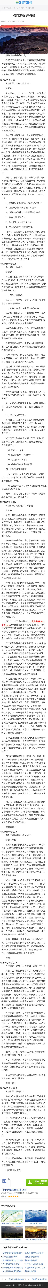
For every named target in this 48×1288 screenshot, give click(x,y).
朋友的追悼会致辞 (32, 1257)
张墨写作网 (20, 1285)
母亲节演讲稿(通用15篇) (12, 1253)
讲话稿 (31, 8)
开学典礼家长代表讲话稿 (12, 1268)
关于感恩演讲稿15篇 (10, 1264)
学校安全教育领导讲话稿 (35, 1268)
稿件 (23, 8)
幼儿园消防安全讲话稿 (34, 1253)
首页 (16, 8)
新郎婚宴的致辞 (31, 1260)
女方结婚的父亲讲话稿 (11, 1271)
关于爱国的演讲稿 (9, 1257)
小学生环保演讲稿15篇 (34, 1264)
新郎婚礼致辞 (30, 1271)
